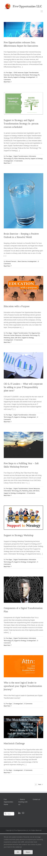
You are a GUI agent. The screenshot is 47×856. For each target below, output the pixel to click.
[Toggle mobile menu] (42, 11)
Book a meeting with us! (22, 801)
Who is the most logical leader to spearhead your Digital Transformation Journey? (23, 686)
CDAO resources (19, 72)
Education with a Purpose (16, 306)
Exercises (7, 75)
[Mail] (23, 813)
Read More (7, 82)
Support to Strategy (19, 77)
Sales (5, 77)
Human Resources (15, 75)
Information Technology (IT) (30, 75)
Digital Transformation (31, 72)
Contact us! (36, 799)
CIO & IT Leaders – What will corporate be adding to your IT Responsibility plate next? (23, 387)
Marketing (7, 338)
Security (10, 77)
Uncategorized (30, 77)
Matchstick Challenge (14, 743)
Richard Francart (11, 261)
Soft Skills (18, 338)
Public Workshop (19, 158)
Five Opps (9, 72)
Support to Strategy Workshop (18, 535)
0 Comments (18, 161)
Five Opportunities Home (8, 801)
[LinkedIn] (19, 813)
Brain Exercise (22, 261)
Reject (28, 852)
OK (18, 852)
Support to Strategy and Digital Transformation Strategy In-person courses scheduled (21, 123)
